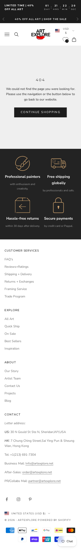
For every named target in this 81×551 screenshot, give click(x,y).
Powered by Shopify (54, 520)
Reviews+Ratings (16, 267)
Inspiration (11, 348)
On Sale (10, 334)
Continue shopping (40, 112)
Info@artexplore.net (39, 463)
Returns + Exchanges (19, 281)
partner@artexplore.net (44, 481)
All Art (9, 319)
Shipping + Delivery (18, 274)
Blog (7, 401)
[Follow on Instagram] (18, 499)
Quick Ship (12, 326)
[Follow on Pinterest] (30, 499)
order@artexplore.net (37, 472)
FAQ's (8, 259)
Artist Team (12, 378)
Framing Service (15, 289)
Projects (10, 393)
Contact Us (12, 386)
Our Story (11, 371)
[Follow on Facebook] (6, 499)
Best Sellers (12, 341)
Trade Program (14, 296)
